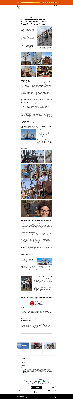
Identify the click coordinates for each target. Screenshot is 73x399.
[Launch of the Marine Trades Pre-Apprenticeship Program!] (50, 346)
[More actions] (51, 17)
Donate (18, 390)
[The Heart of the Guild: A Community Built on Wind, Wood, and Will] (23, 346)
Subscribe (54, 387)
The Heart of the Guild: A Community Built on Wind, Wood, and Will (23, 351)
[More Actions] (51, 367)
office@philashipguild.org (20, 396)
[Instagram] (36, 392)
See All (55, 340)
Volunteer (54, 386)
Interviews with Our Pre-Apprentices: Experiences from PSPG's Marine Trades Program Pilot (36, 351)
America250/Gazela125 (51, 390)
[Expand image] (26, 58)
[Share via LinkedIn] (23, 334)
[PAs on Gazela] (36, 346)
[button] (56, 5)
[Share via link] (25, 334)
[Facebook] (38, 392)
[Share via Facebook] (21, 334)
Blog (55, 389)
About (18, 386)
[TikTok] (34, 392)
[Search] (54, 6)
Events (18, 387)
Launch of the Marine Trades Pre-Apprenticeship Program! (49, 351)
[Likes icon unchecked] (23, 374)
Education (19, 389)
